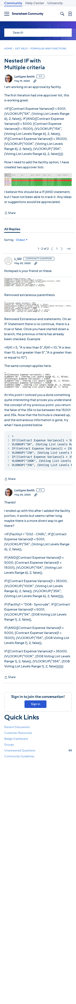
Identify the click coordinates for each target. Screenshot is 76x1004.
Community (13, 3)
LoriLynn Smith (24, 77)
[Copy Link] (34, 81)
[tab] (12, 229)
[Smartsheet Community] (27, 13)
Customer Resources (18, 733)
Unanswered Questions (38, 750)
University (55, 3)
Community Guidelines (19, 756)
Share (10, 213)
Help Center (34, 3)
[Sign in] (70, 13)
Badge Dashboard (16, 739)
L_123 (18, 259)
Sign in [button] (35, 704)
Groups (9, 745)
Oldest (20, 240)
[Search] (62, 13)
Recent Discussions (17, 727)
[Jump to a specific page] (68, 248)
